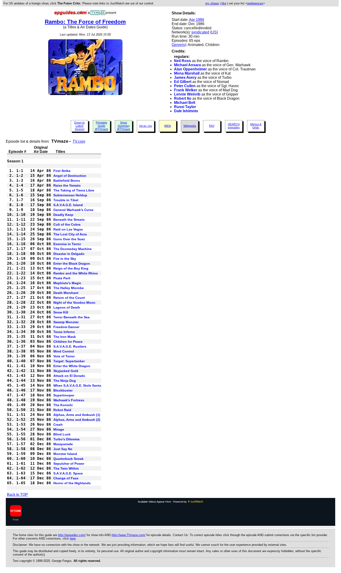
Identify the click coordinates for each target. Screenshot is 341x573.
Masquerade (63, 444)
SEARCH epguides (234, 126)
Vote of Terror (64, 356)
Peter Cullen (185, 86)
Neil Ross (182, 61)
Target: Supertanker (69, 361)
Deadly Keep (63, 215)
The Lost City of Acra (70, 234)
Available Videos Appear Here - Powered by (162, 501)
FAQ (211, 126)
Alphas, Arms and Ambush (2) (76, 420)
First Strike (62, 171)
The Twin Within (66, 468)
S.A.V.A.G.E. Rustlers (69, 346)
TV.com (79, 141)
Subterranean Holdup (70, 195)
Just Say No (62, 449)
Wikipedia (189, 126)
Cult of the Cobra (66, 224)
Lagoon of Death (66, 307)
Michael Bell (184, 103)
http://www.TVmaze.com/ (128, 535)
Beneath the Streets (69, 219)
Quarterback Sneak (68, 459)
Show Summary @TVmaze (123, 126)
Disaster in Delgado (68, 254)
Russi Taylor (185, 107)
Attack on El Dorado (69, 376)
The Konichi (63, 405)
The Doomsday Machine (72, 249)
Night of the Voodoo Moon (74, 302)
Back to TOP (17, 495)
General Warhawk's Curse (73, 210)
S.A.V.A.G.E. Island (68, 205)
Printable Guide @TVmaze (101, 126)
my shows (212, 3)
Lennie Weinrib (187, 94)
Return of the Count (69, 298)
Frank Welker (185, 90)
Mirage (58, 429)
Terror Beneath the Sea (71, 317)
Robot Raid (62, 410)
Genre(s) (179, 45)
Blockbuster (63, 390)
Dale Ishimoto (186, 111)
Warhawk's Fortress (68, 400)
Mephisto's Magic (67, 283)
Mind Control (63, 351)
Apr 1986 (196, 20)
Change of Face (65, 478)
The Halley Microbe (68, 288)
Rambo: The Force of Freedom (85, 22)
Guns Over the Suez (69, 239)
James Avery (185, 77)
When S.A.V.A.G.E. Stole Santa (77, 385)
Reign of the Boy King (70, 268)
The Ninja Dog (64, 380)
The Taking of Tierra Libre (73, 190)
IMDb (167, 126)
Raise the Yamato (67, 185)
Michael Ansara (187, 65)
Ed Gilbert (182, 82)
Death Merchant (65, 293)
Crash (58, 424)
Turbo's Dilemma (66, 439)
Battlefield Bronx (66, 180)
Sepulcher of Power (68, 463)
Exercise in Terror (67, 244)
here (73, 538)
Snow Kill (60, 312)
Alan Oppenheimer (190, 69)
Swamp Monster (66, 322)
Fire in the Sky (64, 258)
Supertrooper (63, 395)
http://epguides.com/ (72, 535)
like (224, 3)
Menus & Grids (255, 126)
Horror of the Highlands (72, 483)
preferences (255, 3)
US (214, 32)
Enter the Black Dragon (71, 263)
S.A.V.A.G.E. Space (68, 473)
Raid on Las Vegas (68, 229)
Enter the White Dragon (71, 366)
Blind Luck (62, 434)
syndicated (200, 32)
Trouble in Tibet (65, 200)
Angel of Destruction (69, 176)
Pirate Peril (61, 278)
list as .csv (145, 126)
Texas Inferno (64, 332)
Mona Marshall (186, 73)
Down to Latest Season (79, 126)
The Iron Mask (64, 337)
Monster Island (65, 454)
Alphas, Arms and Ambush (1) (76, 415)
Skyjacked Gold (65, 371)
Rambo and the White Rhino (75, 273)
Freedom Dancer (66, 327)
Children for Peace (68, 341)
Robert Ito (182, 98)
